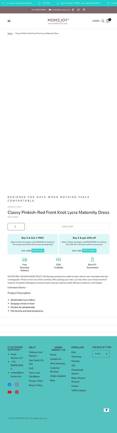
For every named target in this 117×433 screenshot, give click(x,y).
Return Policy (36, 385)
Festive (75, 386)
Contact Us (55, 359)
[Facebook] (11, 384)
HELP (32, 347)
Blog (52, 380)
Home (10, 33)
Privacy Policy (36, 380)
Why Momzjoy (57, 363)
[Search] (102, 21)
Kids (73, 352)
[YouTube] (11, 392)
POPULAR (77, 347)
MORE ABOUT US (58, 348)
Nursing (75, 361)
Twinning (76, 356)
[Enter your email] (106, 353)
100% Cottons (78, 390)
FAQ (31, 368)
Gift (73, 365)
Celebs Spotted (58, 376)
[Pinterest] (18, 392)
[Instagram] (18, 384)
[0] (107, 21)
